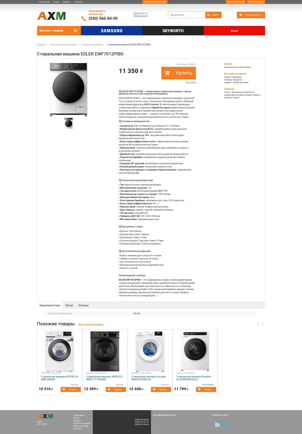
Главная (41, 44)
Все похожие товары (91, 324)
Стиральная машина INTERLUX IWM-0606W (59, 378)
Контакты (78, 2)
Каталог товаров (51, 30)
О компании (44, 2)
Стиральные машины (92, 44)
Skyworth (173, 31)
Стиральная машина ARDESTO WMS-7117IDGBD (104, 378)
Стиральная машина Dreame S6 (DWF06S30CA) (193, 378)
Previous (34, 362)
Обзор (69, 305)
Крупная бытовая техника (63, 44)
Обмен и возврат (255, 2)
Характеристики (49, 305)
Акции (234, 31)
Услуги (56, 2)
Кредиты (67, 2)
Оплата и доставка (235, 2)
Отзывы (83, 305)
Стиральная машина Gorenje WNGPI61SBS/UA (148, 378)
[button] (44, 351)
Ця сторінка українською (155, 2)
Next (220, 362)
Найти (215, 15)
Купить (184, 73)
